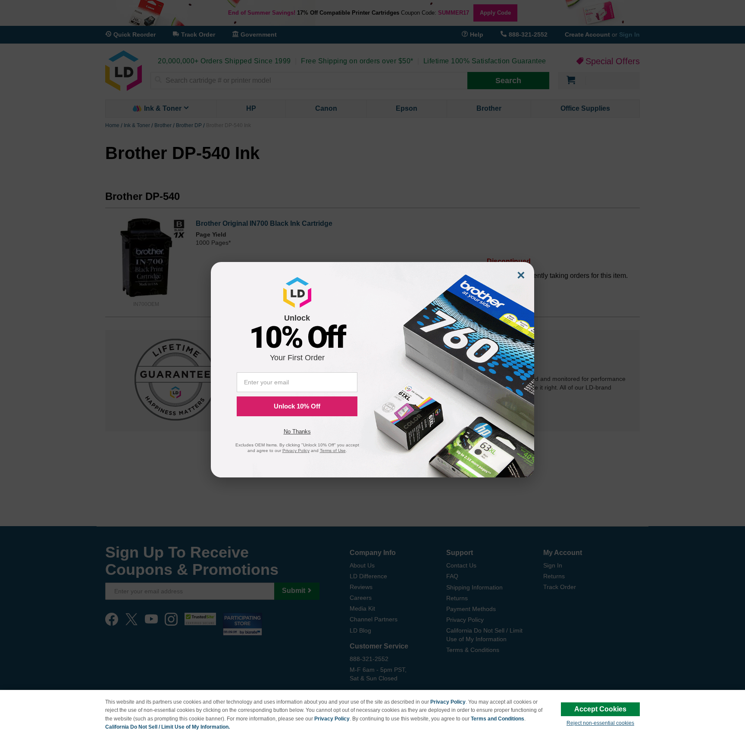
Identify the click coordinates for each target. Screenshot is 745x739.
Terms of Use (333, 450)
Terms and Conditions (497, 719)
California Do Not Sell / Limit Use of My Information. (167, 727)
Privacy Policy (448, 702)
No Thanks (297, 431)
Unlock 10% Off (297, 406)
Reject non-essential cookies (600, 723)
